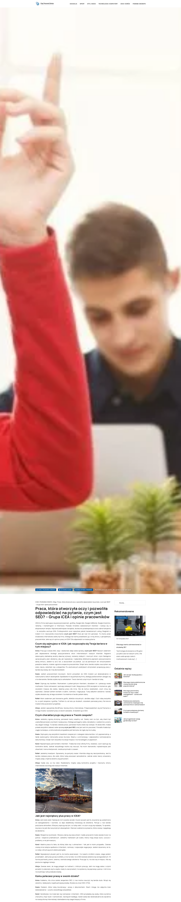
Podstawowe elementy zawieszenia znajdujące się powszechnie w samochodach (134, 703)
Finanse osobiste (139, 4)
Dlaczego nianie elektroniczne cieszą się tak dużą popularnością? (134, 684)
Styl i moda (91, 4)
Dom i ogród (125, 4)
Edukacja (73, 4)
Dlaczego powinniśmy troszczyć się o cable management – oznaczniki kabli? (132, 693)
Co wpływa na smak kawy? (126, 644)
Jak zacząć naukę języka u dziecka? (132, 676)
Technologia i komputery (108, 4)
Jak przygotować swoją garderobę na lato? (131, 720)
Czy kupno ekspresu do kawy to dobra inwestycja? (133, 711)
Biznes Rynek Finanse (83, 590)
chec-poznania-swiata (46, 589)
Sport (82, 4)
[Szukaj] (116, 603)
